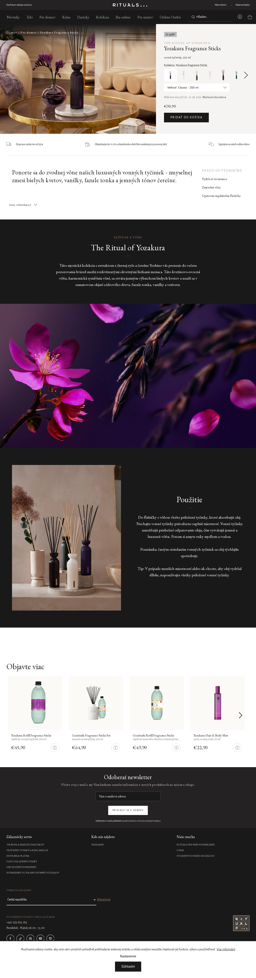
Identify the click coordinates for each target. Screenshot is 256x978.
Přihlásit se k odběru (128, 810)
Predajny (97, 844)
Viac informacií (20, 205)
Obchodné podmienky (21, 867)
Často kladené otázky (21, 861)
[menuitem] (13, 17)
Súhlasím (128, 966)
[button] (137, 79)
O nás (180, 850)
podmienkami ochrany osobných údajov (142, 821)
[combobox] (210, 17)
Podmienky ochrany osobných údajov (32, 872)
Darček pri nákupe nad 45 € (19, 5)
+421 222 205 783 (16, 922)
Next (244, 75)
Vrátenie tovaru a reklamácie (27, 850)
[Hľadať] (192, 17)
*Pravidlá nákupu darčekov (25, 844)
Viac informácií (226, 949)
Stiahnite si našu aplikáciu (195, 855)
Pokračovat (103, 899)
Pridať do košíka (186, 117)
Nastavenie (128, 956)
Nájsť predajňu (243, 5)
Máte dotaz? (220, 5)
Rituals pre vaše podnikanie (196, 844)
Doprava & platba (17, 855)
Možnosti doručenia (214, 97)
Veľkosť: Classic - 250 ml (182, 87)
